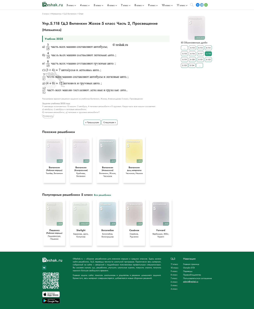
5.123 (184, 65)
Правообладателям (192, 274)
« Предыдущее (92, 122)
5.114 (208, 47)
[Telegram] (202, 5)
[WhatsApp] (206, 5)
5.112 (192, 47)
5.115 (184, 53)
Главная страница (191, 264)
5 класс (174, 285)
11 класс (174, 264)
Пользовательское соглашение (197, 278)
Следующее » (109, 122)
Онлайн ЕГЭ (189, 267)
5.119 (184, 59)
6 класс (174, 281)
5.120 (192, 59)
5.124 (192, 65)
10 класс (174, 267)
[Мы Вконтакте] (44, 268)
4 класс (174, 288)
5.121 (200, 59)
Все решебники (102, 194)
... (184, 47)
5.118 (208, 53)
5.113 (200, 47)
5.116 (192, 53)
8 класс (174, 274)
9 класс (174, 271)
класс (70, 5)
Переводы (187, 271)
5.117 (200, 53)
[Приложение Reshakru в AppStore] (51, 296)
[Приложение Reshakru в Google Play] (51, 302)
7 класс (174, 278)
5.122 (208, 59)
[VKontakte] (197, 5)
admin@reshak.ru (190, 281)
